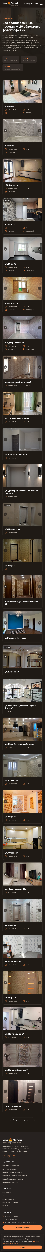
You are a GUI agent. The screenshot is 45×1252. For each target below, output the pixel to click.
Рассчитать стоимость (11, 1202)
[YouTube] (14, 1156)
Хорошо (23, 1247)
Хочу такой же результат (22, 1120)
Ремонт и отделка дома (11, 1182)
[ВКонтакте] (4, 1156)
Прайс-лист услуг (9, 1199)
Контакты (6, 1206)
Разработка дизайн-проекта (13, 1179)
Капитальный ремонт (10, 1169)
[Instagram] (9, 1156)
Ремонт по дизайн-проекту (12, 1172)
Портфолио (7, 1193)
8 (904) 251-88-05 (31, 4)
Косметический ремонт (11, 1166)
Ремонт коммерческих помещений (15, 1176)
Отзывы (5, 1196)
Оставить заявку (22, 1227)
